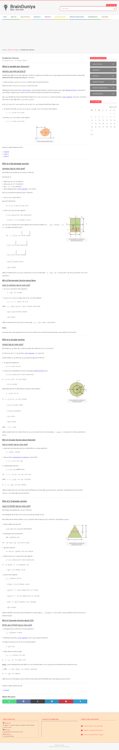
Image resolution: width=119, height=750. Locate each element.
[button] (103, 64)
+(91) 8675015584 (8, 736)
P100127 (6, 156)
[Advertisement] (59, 33)
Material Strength (12, 50)
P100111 (6, 154)
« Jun (91, 134)
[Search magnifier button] (114, 8)
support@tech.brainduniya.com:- (13, 732)
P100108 (6, 690)
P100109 (6, 152)
